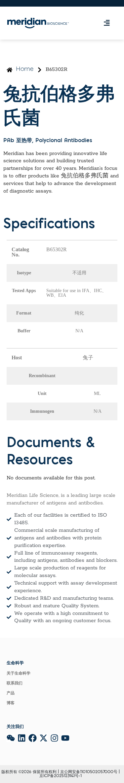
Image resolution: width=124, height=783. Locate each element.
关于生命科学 (18, 674)
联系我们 (14, 683)
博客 (11, 703)
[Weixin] (11, 738)
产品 (11, 693)
